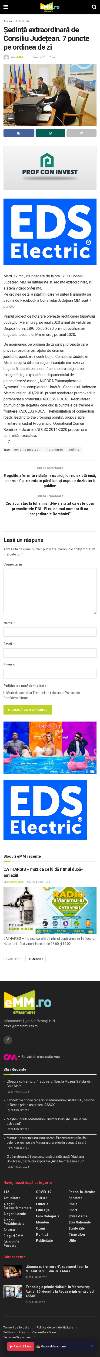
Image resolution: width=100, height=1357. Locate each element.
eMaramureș (15, 882)
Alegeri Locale (14, 1214)
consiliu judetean (27, 449)
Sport (73, 1210)
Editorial (42, 1204)
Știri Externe (78, 1216)
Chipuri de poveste (11, 1244)
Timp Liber (77, 1234)
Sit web (8, 665)
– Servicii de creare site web (38, 1057)
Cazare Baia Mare (44, 1332)
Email (9, 644)
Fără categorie (47, 1216)
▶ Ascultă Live (20, 1346)
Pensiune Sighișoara (17, 1337)
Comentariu (12, 564)
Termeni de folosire (16, 1327)
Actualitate (23, 21)
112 (6, 1192)
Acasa (7, 21)
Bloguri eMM (13, 1236)
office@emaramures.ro (20, 1026)
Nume (9, 623)
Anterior (14, 959)
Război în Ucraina (82, 1192)
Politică (42, 1234)
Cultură (41, 1198)
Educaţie (43, 1210)
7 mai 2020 (39, 57)
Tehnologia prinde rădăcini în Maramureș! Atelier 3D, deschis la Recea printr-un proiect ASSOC (60, 1291)
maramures (54, 449)
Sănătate (75, 1198)
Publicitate (44, 1240)
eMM (19, 57)
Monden (42, 1222)
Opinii (40, 1228)
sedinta (74, 449)
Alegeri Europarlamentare (17, 1206)
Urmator (35, 959)
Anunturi (10, 1230)
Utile (72, 1240)
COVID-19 (43, 1192)
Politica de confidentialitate (26, 685)
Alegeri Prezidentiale (13, 1222)
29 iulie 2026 (35, 882)
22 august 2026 (19, 1091)
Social (73, 1204)
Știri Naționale (80, 1222)
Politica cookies (14, 1332)
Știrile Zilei (77, 1228)
